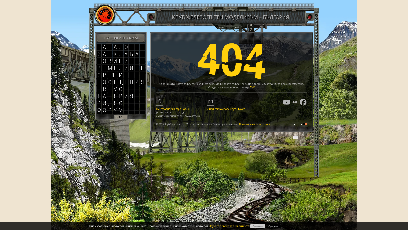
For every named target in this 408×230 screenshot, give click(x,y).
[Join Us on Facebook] (303, 102)
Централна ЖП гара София (172, 109)
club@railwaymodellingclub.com (226, 109)
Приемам (258, 226)
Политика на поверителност (254, 124)
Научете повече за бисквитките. (229, 226)
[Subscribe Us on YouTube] (286, 102)
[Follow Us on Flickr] (294, 102)
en (120, 116)
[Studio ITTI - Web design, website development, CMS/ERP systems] (299, 124)
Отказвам (273, 226)
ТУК (252, 87)
